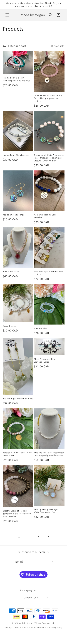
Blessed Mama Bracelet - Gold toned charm (17, 454)
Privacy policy (56, 627)
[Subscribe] (51, 562)
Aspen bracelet (10, 326)
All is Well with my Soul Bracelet (45, 216)
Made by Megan (26, 623)
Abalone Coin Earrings (13, 214)
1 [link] (19, 536)
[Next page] (48, 537)
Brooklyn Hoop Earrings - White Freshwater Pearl (46, 510)
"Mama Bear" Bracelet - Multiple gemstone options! (16, 79)
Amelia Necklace (11, 271)
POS (35, 623)
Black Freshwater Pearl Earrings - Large (45, 360)
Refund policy (21, 627)
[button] (7, 15)
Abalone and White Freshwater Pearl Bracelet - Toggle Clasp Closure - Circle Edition (49, 158)
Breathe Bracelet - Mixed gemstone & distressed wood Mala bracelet (17, 513)
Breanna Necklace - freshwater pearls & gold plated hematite (49, 454)
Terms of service (38, 627)
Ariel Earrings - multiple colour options (49, 273)
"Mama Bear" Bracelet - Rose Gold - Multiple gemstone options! (48, 98)
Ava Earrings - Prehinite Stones (18, 398)
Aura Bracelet (40, 328)
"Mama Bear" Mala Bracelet (16, 155)
